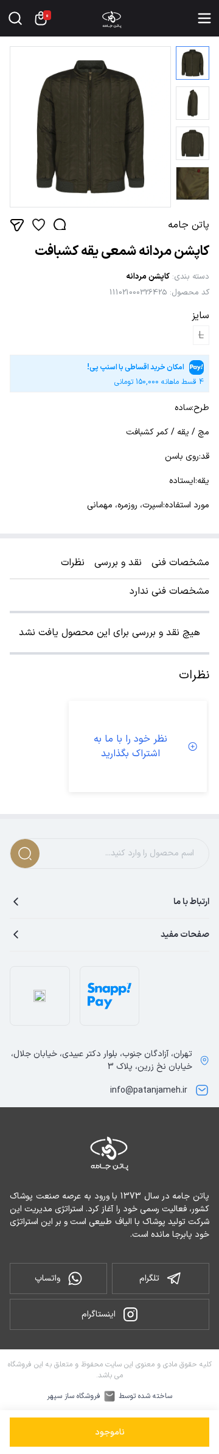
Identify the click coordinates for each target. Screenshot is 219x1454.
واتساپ (47, 1278)
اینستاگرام (99, 1314)
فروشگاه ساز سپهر (73, 1396)
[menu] (204, 18)
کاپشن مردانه (148, 277)
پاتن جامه (188, 225)
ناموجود (110, 1432)
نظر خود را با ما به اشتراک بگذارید (130, 746)
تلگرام (149, 1278)
